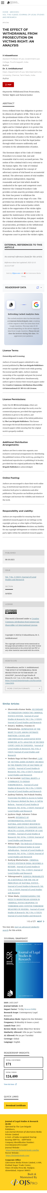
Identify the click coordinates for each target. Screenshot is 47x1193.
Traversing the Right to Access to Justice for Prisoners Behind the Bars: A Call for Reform (25, 801)
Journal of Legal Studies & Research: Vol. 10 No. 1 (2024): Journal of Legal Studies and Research (26, 837)
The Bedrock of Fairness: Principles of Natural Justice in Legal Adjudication (25, 846)
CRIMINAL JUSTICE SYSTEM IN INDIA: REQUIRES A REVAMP (25, 863)
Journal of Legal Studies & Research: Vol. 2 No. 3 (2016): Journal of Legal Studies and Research (25, 719)
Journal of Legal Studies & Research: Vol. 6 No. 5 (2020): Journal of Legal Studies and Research (25, 788)
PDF (9, 85)
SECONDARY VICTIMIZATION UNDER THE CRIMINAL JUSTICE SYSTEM (25, 712)
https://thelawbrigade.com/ (17, 1155)
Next (39, 921)
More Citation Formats (18, 688)
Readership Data (15, 287)
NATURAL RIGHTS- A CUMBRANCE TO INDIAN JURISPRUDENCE (24, 781)
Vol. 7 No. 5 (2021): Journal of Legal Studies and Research (23, 16)
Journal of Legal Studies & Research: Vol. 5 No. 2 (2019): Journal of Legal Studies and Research (25, 889)
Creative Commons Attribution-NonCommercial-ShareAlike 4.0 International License (22, 621)
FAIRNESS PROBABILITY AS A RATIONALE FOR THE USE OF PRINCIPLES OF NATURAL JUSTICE (26, 879)
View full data (9, 1084)
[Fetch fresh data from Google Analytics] (38, 287)
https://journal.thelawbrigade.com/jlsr (22, 1150)
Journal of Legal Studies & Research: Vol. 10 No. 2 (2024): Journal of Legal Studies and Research (26, 807)
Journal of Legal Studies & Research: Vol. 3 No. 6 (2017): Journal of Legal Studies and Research (25, 771)
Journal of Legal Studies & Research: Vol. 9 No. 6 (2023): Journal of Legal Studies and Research (26, 912)
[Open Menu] (2, 2)
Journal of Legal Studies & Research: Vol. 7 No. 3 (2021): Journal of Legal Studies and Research (25, 869)
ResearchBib (29, 1009)
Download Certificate (16, 1105)
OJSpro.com (16, 273)
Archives (14, 12)
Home (5, 12)
